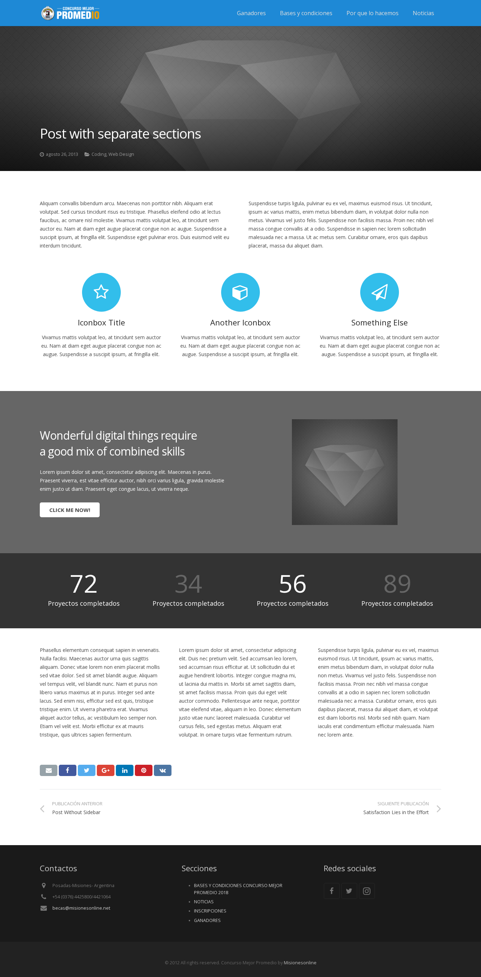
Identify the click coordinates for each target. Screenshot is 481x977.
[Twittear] (86, 770)
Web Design (121, 154)
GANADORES (207, 920)
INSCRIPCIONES (210, 911)
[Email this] (48, 770)
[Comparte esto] (67, 770)
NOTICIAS (204, 902)
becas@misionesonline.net (81, 908)
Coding (99, 154)
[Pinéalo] (143, 770)
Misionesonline (300, 963)
